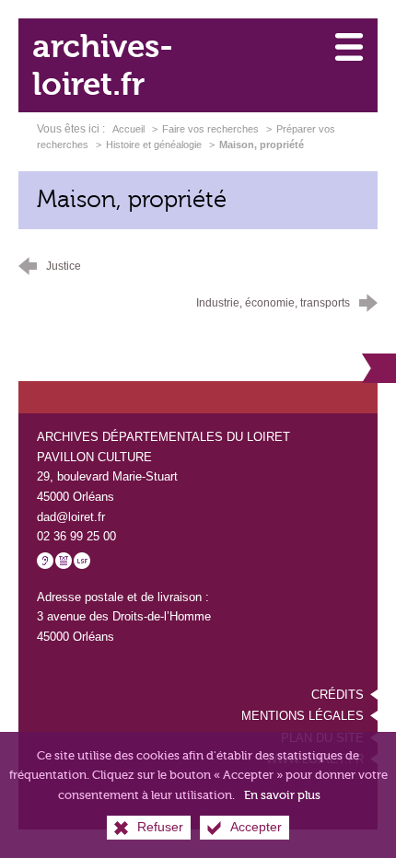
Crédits (337, 694)
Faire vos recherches (210, 128)
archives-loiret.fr (102, 65)
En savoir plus (282, 795)
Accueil (129, 128)
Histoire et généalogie (154, 144)
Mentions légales (302, 716)
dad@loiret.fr (71, 517)
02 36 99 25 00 (76, 536)
